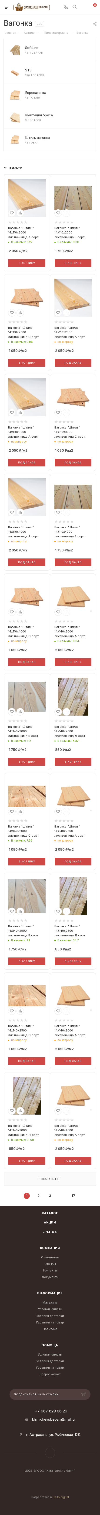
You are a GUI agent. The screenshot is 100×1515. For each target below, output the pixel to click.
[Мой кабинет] (83, 7)
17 (73, 1196)
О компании (50, 1257)
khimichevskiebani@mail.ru (53, 1419)
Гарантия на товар (50, 1322)
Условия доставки (50, 1316)
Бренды (50, 1232)
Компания (50, 1248)
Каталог (50, 1213)
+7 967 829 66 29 (51, 1411)
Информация (50, 1293)
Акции (50, 1222)
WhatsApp (50, 1453)
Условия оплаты (50, 1309)
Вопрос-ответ (50, 1374)
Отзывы (50, 1264)
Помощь (50, 1345)
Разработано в (50, 1497)
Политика (50, 1329)
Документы (50, 1277)
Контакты (50, 1270)
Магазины (50, 1302)
